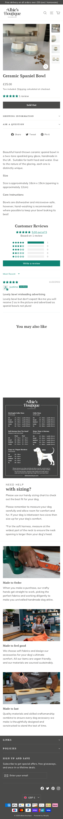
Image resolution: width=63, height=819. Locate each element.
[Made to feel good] (31, 625)
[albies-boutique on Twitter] (47, 788)
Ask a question (13, 124)
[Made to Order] (31, 562)
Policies (10, 748)
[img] (10, 282)
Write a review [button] (31, 263)
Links (7, 739)
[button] (11, 96)
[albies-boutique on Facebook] (42, 788)
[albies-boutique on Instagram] (58, 788)
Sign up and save (16, 758)
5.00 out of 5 (39, 232)
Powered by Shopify (41, 816)
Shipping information (18, 116)
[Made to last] (31, 688)
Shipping (21, 89)
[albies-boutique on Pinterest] (53, 788)
